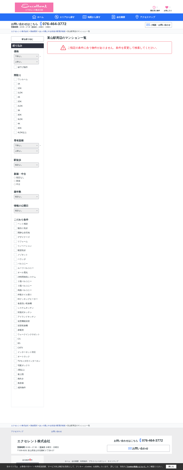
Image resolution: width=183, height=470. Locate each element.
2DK (20, 101)
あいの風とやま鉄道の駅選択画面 (52, 31)
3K (19, 110)
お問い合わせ (56, 431)
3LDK (20, 119)
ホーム (40, 17)
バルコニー (23, 263)
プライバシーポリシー (97, 461)
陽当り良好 (23, 228)
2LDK (20, 106)
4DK (20, 128)
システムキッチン (26, 308)
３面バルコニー (25, 286)
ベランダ (22, 259)
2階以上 (21, 370)
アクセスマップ (17, 431)
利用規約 (83, 461)
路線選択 (33, 31)
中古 (18, 184)
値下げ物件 (23, 67)
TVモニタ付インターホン (29, 361)
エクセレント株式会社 (20, 31)
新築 (18, 181)
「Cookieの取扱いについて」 (136, 467)
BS (19, 343)
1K (19, 84)
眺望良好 (22, 250)
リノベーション (25, 246)
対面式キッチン (25, 312)
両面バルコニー (25, 290)
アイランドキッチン (27, 317)
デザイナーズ (24, 237)
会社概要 (120, 17)
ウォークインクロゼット (29, 334)
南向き (21, 378)
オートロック (24, 356)
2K (19, 97)
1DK (20, 88)
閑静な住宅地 (24, 232)
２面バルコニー (25, 281)
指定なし (20, 177)
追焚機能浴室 (24, 321)
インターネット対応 (27, 352)
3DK (20, 115)
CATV (20, 347)
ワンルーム (23, 79)
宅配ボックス (24, 365)
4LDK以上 (22, 132)
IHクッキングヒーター (28, 299)
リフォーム (23, 241)
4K (19, 123)
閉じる (171, 467)
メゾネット (23, 255)
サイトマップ (113, 461)
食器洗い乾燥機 (25, 303)
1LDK (20, 92)
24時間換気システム (27, 277)
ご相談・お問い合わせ (160, 25)
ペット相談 (23, 224)
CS (19, 339)
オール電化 (23, 272)
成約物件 (22, 387)
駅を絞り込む (27, 39)
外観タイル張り (25, 294)
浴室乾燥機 (23, 325)
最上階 (21, 374)
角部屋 (21, 383)
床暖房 (21, 330)
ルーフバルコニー (26, 268)
